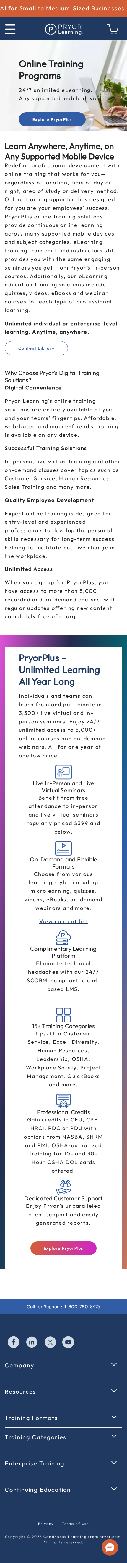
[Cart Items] (113, 32)
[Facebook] (14, 1342)
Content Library (36, 348)
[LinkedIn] (32, 1342)
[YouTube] (68, 1342)
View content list (63, 921)
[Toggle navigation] (10, 29)
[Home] (63, 28)
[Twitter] (50, 1342)
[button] (110, 1547)
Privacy (46, 1523)
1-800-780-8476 (82, 1306)
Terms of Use (75, 1523)
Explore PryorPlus (52, 119)
